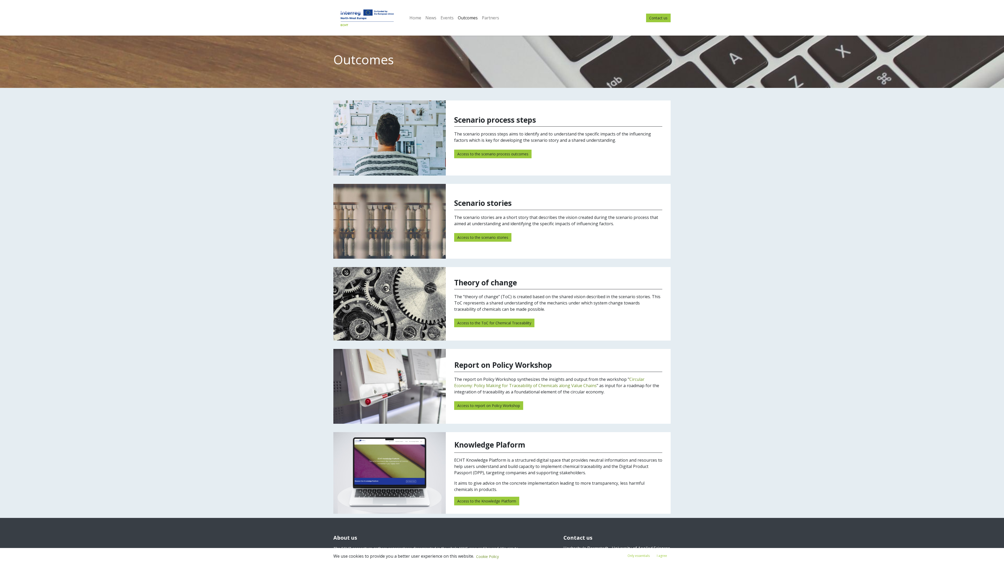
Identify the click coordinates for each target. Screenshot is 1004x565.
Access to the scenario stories (482, 237)
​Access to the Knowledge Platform (486, 501)
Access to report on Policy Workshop (488, 405)
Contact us (658, 17)
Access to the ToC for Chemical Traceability (494, 322)
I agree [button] (662, 555)
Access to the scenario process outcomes (492, 153)
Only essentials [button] (639, 555)
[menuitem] (415, 18)
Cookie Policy (487, 556)
